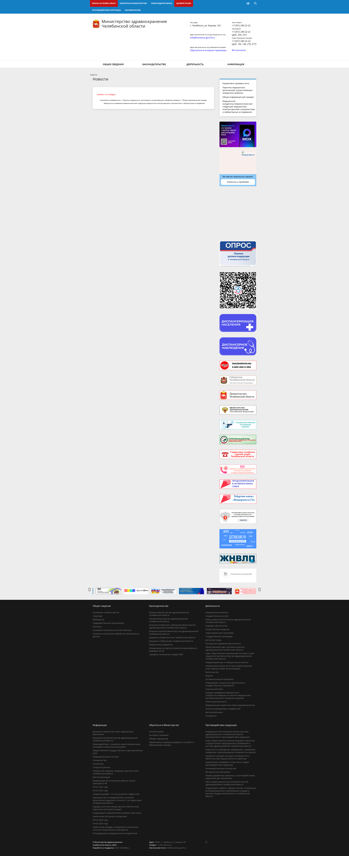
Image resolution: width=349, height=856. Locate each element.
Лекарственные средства (217, 629)
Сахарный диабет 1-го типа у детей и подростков (116, 794)
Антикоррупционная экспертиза (220, 768)
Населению (98, 763)
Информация (236, 64)
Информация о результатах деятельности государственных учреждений (225, 684)
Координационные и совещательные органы (226, 662)
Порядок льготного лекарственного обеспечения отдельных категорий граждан (116, 808)
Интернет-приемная (159, 735)
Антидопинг (211, 715)
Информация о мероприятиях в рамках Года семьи (117, 813)
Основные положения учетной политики (112, 630)
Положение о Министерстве (106, 612)
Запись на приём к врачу (104, 3)
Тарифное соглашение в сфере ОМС (166, 654)
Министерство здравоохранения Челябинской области (134, 23)
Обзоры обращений (158, 738)
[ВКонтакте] (207, 842)
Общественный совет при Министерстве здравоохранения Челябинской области (224, 648)
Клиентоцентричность (216, 701)
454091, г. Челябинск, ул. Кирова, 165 (170, 842)
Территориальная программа (219, 633)
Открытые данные (101, 767)
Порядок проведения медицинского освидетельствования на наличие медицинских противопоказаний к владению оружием (228, 695)
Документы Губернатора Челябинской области (171, 641)
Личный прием (156, 731)
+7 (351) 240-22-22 (241, 25)
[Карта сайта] (241, 3)
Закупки (209, 675)
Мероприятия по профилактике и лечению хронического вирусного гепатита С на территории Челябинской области (117, 800)
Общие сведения (113, 64)
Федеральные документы (161, 644)
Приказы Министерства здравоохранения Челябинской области (169, 613)
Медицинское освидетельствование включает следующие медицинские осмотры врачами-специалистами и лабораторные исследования (238, 106)
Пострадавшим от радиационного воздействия (115, 833)
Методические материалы (217, 772)
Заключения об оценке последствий (110, 816)
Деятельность (195, 64)
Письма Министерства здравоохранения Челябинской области (168, 620)
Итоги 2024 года (100, 820)
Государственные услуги (216, 616)
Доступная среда (213, 640)
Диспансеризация (214, 712)
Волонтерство (212, 672)
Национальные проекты (216, 612)
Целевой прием (183, 3)
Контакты (97, 626)
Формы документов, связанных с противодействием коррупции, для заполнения (230, 777)
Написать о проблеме (238, 182)
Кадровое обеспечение (216, 625)
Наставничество (133, 10)
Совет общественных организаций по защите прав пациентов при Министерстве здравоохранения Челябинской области (229, 656)
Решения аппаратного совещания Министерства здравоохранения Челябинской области (172, 626)
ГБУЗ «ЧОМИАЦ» (122, 848)
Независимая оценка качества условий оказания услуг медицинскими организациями (228, 667)
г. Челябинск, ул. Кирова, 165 (205, 25)
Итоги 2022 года (100, 787)
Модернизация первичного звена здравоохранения (230, 705)
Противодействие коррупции (106, 10)
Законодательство (154, 64)
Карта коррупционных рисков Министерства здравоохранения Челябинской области (226, 783)
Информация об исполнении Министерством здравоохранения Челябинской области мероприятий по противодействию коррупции (227, 734)
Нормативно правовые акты (235, 83)
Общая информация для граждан (238, 97)
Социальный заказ (214, 689)
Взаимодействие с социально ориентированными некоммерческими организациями (116, 745)
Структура (97, 616)
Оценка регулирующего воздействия (222, 708)
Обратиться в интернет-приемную (208, 50)
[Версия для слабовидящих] (248, 3)
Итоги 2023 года (100, 790)
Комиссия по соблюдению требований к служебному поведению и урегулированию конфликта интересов (230, 751)
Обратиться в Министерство (133, 3)
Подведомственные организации (108, 623)
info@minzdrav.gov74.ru (176, 848)
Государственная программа (219, 636)
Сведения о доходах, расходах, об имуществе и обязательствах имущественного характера (227, 757)
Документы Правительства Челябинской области (172, 637)
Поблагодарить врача (161, 3)
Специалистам (99, 760)
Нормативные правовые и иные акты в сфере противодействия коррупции (227, 763)
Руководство (98, 619)
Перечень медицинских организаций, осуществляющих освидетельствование (237, 90)
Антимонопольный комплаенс (219, 679)
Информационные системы (106, 756)
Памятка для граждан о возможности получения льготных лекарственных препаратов (115, 828)
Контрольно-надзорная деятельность (223, 643)
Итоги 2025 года (100, 823)
